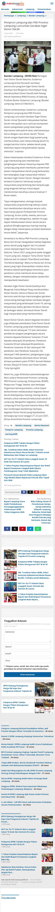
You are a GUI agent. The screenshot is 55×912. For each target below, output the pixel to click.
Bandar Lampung (23, 425)
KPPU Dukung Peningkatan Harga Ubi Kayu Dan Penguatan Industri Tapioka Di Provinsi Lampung (33, 553)
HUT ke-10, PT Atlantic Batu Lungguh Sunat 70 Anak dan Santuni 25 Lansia (31, 586)
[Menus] (52, 3)
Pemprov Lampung (14, 430)
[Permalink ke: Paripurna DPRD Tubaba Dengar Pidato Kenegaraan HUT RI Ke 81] (10, 565)
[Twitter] (30, 492)
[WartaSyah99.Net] (12, 3)
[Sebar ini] (7, 529)
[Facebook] (24, 492)
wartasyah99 (11, 434)
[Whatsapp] (38, 529)
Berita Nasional (42, 425)
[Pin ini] (22, 529)
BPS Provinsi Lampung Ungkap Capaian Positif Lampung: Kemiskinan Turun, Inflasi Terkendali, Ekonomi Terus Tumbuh (27, 755)
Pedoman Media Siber (10, 882)
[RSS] (43, 492)
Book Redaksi (36, 880)
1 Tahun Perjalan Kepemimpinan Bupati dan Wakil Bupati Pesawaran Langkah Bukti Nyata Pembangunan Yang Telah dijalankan (27, 468)
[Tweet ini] (15, 529)
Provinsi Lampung (34, 430)
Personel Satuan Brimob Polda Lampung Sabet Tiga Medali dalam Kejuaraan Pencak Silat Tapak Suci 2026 (26, 477)
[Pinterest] (36, 492)
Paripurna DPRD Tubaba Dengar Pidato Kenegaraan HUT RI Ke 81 (15, 705)
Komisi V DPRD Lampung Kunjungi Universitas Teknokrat (27, 736)
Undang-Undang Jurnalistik (31, 882)
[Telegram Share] (30, 529)
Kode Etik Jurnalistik (8, 884)
